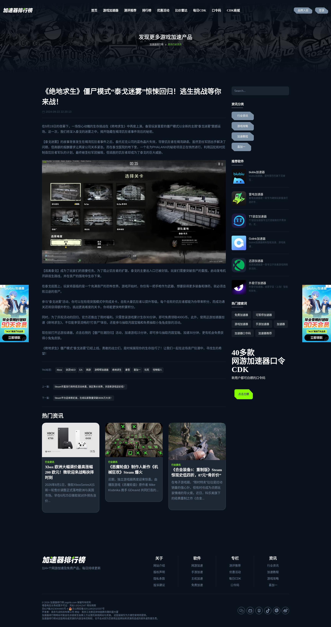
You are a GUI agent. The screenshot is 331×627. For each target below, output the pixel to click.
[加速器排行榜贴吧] (276, 610)
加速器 (281, 324)
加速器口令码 (243, 333)
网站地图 (91, 605)
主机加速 (197, 578)
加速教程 (242, 136)
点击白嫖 (243, 394)
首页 (94, 10)
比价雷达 (181, 10)
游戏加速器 (110, 10)
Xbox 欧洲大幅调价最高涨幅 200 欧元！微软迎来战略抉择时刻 (69, 472)
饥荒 (146, 370)
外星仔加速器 (257, 283)
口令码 (216, 10)
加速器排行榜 (156, 44)
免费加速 (197, 585)
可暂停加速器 (264, 314)
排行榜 (146, 10)
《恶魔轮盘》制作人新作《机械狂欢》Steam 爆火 (133, 469)
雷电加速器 (256, 194)
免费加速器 (241, 314)
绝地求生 (117, 126)
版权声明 (159, 572)
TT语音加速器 (258, 216)
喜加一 (137, 370)
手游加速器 (262, 324)
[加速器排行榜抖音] (267, 610)
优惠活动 (163, 10)
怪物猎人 (157, 370)
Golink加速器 (257, 238)
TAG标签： (47, 370)
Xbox (59, 370)
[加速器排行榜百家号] (259, 610)
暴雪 (127, 370)
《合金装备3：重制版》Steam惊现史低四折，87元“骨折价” (196, 472)
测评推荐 (130, 10)
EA (80, 370)
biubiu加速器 (257, 172)
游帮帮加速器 (101, 370)
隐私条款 (159, 578)
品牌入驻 (303, 10)
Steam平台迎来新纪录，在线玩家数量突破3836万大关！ (84, 398)
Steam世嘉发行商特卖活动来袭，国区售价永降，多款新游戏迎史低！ (90, 386)
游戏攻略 (242, 126)
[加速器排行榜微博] (285, 610)
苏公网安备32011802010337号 (88, 608)
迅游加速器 (213, 317)
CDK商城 (233, 10)
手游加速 (197, 572)
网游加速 (197, 565)
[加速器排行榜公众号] (241, 610)
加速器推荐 (265, 333)
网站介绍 (159, 565)
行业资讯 (49, 462)
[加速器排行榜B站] (250, 610)
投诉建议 (159, 585)
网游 (88, 370)
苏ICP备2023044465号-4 (55, 608)
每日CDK (199, 10)
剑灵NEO (70, 370)
